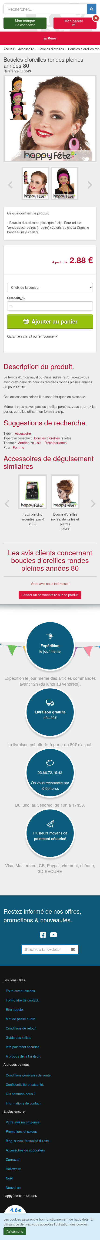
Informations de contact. (23, 1103)
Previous (10, 185)
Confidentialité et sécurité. (25, 1084)
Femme (18, 447)
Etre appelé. (15, 1009)
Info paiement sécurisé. (23, 1046)
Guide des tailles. (18, 1037)
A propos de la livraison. (23, 1056)
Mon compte (25, 22)
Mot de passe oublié (21, 1018)
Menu (51, 38)
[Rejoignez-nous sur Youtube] (53, 934)
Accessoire (23, 433)
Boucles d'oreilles (47, 438)
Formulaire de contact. (22, 1000)
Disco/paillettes (55, 442)
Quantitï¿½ (16, 298)
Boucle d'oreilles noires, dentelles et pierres (65, 519)
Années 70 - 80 (29, 442)
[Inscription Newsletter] (73, 949)
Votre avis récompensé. (23, 1122)
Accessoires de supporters (25, 1150)
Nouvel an (13, 1187)
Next (90, 185)
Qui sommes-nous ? (21, 1093)
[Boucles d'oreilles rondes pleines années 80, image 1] (64, 183)
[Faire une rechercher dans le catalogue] (91, 9)
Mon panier (80, 22)
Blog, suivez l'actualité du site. (28, 1140)
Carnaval (12, 1159)
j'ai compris (15, 1231)
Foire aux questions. (21, 990)
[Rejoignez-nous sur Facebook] (43, 934)
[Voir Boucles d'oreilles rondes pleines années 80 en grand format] (50, 117)
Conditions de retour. (21, 1028)
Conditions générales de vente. (29, 1075)
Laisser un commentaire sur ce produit (50, 594)
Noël (9, 1178)
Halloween (13, 1168)
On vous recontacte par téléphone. (50, 785)
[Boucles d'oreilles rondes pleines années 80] (35, 183)
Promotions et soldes (21, 1131)
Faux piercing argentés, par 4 (32, 516)
